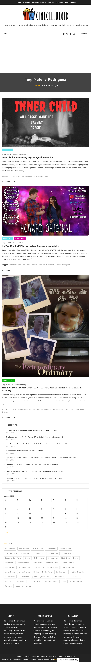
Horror (75, 558)
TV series (8, 586)
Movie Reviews (8, 380)
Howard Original (15, 265)
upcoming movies (23, 586)
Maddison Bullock (24, 409)
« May (6, 533)
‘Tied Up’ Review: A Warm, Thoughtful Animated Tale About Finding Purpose (35, 471)
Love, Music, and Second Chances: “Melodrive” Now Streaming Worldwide (34, 478)
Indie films (26, 265)
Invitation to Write (39, 2)
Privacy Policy (70, 2)
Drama (27, 558)
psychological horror (42, 176)
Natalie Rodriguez (25, 176)
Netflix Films (47, 572)
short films (21, 581)
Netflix (36, 572)
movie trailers (24, 572)
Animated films (11, 553)
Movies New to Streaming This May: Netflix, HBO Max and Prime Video (32, 430)
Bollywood (25, 553)
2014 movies (10, 548)
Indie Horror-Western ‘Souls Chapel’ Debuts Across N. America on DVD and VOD (36, 444)
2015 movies (24, 548)
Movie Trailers (20, 238)
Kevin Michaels (49, 265)
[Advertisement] (45, 55)
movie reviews (68, 567)
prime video (24, 576)
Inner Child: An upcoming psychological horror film (27, 158)
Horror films (9, 562)
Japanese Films (51, 562)
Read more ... (7, 181)
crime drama (38, 553)
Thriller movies (76, 581)
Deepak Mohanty (19, 154)
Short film (9, 581)
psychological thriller (40, 576)
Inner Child (13, 176)
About (18, 2)
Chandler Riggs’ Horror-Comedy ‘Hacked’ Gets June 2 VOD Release (32, 464)
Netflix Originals (77, 572)
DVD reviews (39, 558)
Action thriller (65, 548)
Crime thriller (53, 553)
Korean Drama (68, 562)
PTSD (67, 409)
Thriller (63, 581)
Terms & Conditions (55, 2)
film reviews (53, 558)
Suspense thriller (50, 581)
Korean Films (10, 567)
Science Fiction (74, 576)
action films (51, 548)
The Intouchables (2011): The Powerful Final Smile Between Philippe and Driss (35, 437)
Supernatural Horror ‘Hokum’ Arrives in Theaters (24, 451)
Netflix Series (10, 576)
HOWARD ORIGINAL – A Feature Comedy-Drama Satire (30, 246)
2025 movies (37, 548)
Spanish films (34, 581)
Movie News (7, 150)
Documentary (68, 553)
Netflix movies (61, 572)
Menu (6, 33)
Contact (26, 2)
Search (84, 33)
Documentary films (13, 558)
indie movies (37, 265)
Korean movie (24, 567)
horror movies (24, 562)
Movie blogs (39, 567)
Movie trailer (10, 572)
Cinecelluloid (18, 243)
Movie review (53, 567)
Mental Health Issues (41, 409)
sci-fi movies (58, 576)
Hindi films (65, 558)
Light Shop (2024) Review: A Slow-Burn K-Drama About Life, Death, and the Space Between (41, 457)
